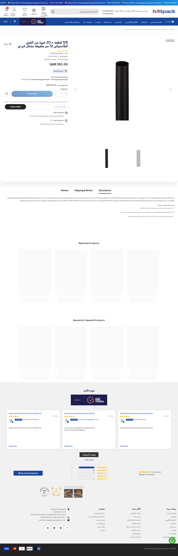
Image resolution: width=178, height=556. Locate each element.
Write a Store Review (28, 473)
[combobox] (77, 11)
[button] (93, 11)
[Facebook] (67, 528)
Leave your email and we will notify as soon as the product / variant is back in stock (36, 102)
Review (64, 190)
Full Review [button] (124, 446)
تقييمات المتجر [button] (89, 459)
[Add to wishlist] (7, 94)
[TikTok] (54, 528)
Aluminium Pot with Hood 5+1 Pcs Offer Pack (25, 413)
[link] (143, 295)
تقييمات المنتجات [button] (89, 454)
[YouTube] (48, 528)
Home (172, 29)
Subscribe (15, 107)
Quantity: (64, 89)
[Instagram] (60, 528)
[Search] (74, 11)
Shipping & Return (83, 190)
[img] (125, 416)
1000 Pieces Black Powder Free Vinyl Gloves (136, 413)
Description (105, 190)
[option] (122, 89)
